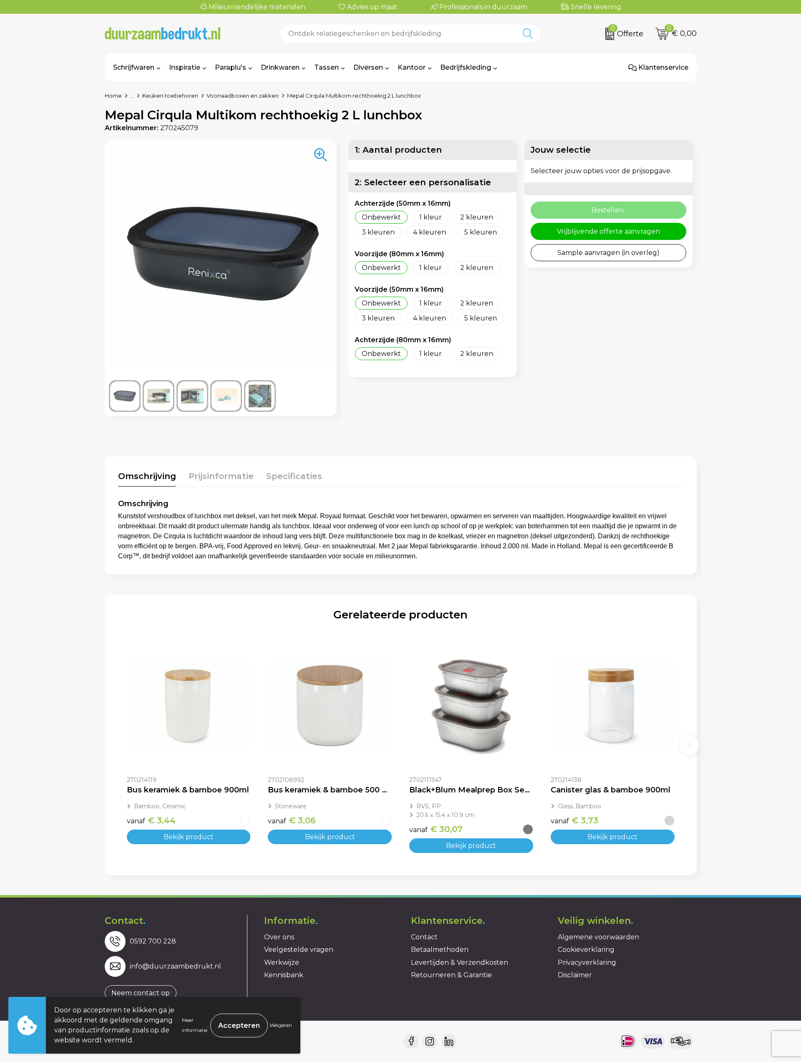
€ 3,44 (151, 820)
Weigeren (281, 1025)
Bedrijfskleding (465, 67)
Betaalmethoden (440, 950)
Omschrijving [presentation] (147, 476)
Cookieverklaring (586, 950)
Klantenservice (662, 67)
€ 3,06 (292, 820)
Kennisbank (283, 975)
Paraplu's (230, 67)
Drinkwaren (280, 67)
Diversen (368, 67)
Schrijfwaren (133, 67)
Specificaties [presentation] (294, 476)
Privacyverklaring (587, 962)
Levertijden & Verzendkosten (459, 962)
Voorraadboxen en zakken (243, 95)
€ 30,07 (436, 829)
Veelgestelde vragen (298, 950)
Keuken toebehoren (170, 95)
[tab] (147, 478)
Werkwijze (281, 962)
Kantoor (412, 67)
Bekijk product (189, 837)
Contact (424, 937)
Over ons (279, 937)
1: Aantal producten (398, 150)
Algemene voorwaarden (598, 937)
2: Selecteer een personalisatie (423, 182)
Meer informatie (194, 1025)
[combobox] (397, 33)
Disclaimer (575, 975)
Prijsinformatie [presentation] (221, 476)
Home (113, 95)
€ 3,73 (574, 820)
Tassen (326, 67)
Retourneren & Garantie (451, 975)
